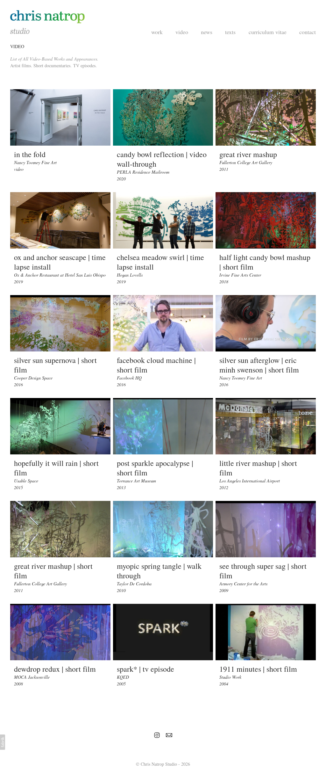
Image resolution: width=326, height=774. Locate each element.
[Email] (169, 735)
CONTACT (307, 32)
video (181, 32)
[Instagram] (157, 735)
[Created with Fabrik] (2, 742)
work (157, 32)
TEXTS (230, 32)
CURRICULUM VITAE (268, 32)
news (206, 32)
